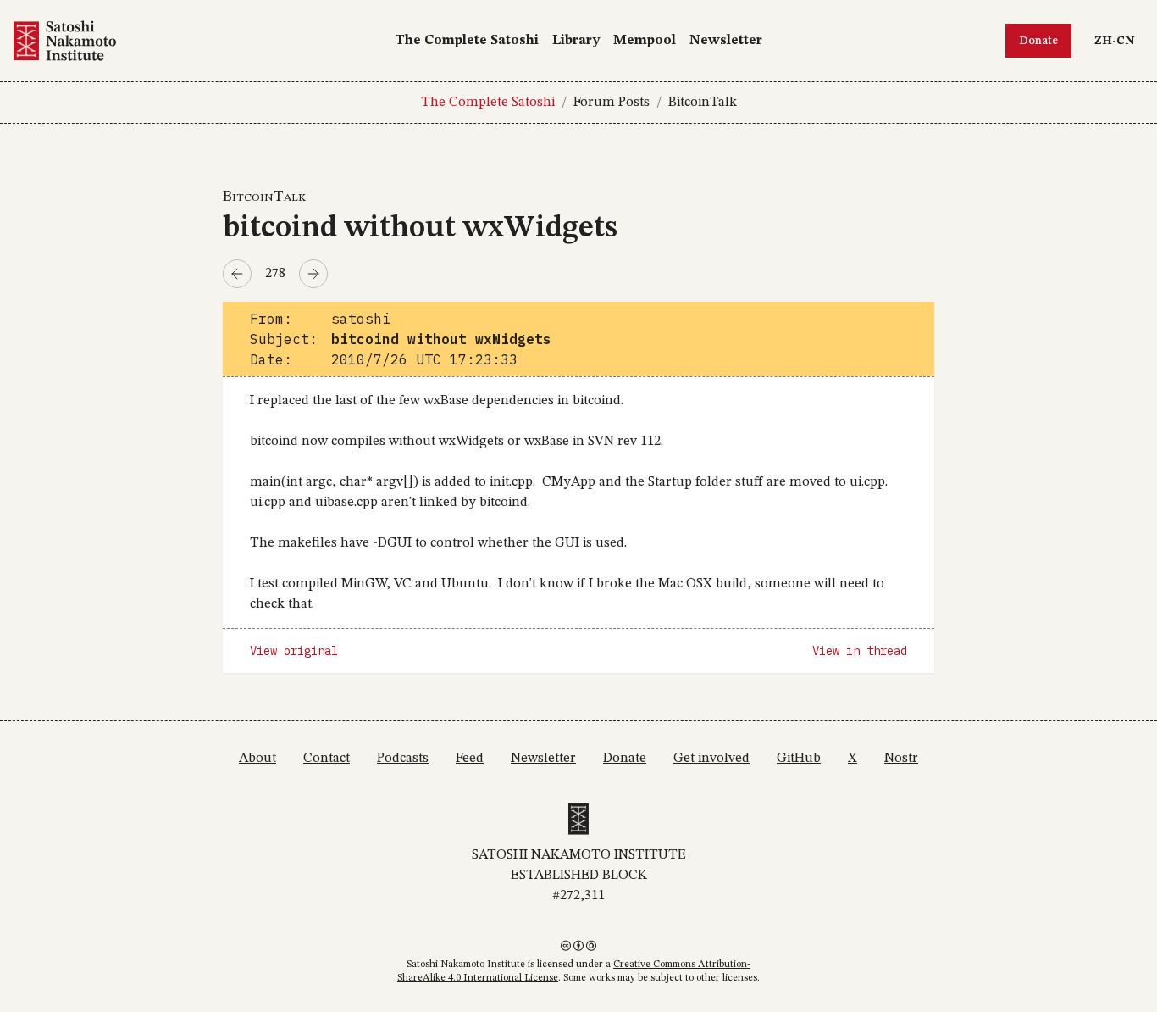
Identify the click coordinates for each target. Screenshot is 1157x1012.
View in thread (859, 651)
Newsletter (725, 40)
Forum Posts (611, 102)
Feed (470, 758)
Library (576, 40)
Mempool (644, 40)
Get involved (711, 758)
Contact (326, 758)
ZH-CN (1118, 40)
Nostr (901, 758)
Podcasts (403, 758)
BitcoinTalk (702, 102)
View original (294, 651)
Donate (1038, 41)
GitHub (799, 758)
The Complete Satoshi (467, 40)
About (257, 758)
